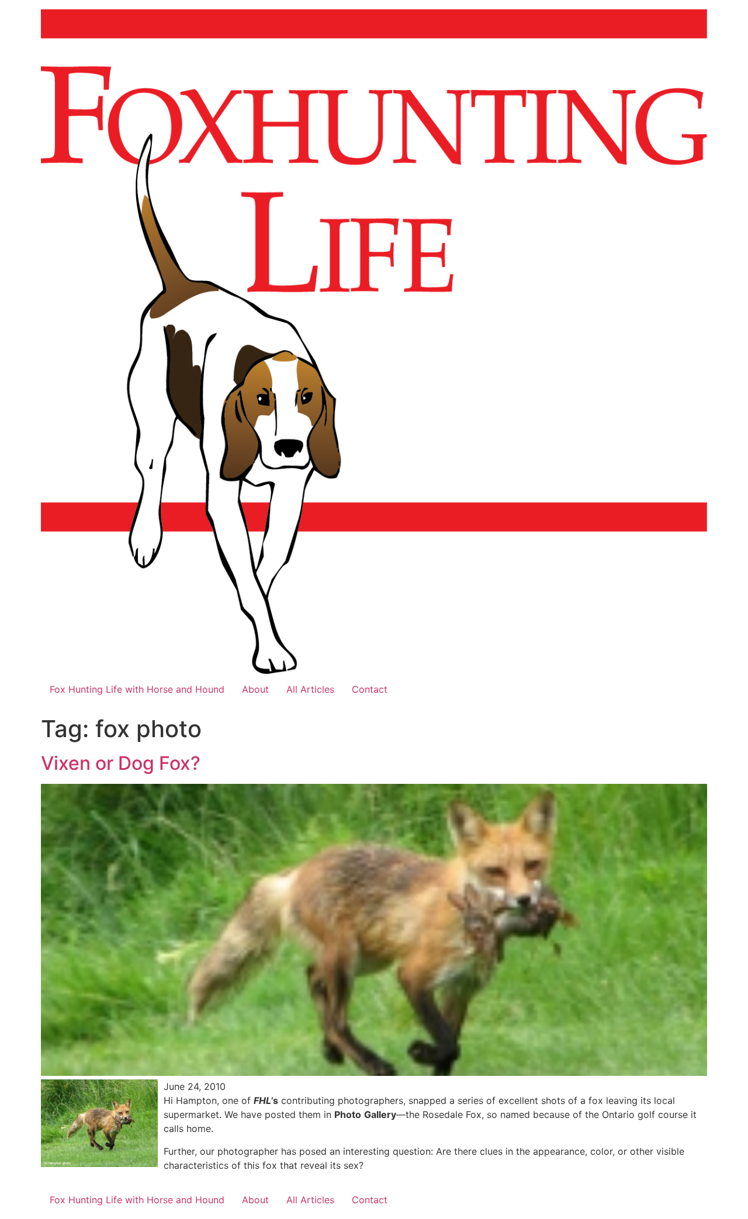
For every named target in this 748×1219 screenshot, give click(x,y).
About (255, 689)
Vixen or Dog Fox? (120, 763)
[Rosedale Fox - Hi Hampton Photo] (99, 1163)
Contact (369, 689)
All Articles (310, 689)
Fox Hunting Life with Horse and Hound (137, 689)
